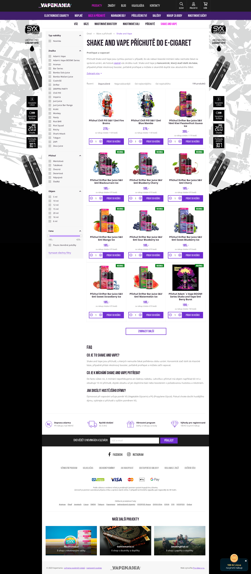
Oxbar (189, 504)
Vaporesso (110, 504)
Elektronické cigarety (56, 16)
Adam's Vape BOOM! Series (66, 60)
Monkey (57, 113)
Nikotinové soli (131, 24)
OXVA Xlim (157, 504)
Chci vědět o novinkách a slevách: (90, 440)
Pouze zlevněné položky (64, 245)
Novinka (57, 41)
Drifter (56, 84)
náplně (117, 63)
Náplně (79, 16)
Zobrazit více (93, 73)
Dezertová (58, 173)
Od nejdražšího (163, 83)
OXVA (166, 504)
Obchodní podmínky (107, 468)
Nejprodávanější (122, 83)
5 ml (55, 197)
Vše (76, 24)
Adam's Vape (59, 56)
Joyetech (77, 504)
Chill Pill (57, 93)
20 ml (56, 213)
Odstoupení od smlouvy (149, 468)
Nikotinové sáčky (197, 16)
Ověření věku (190, 468)
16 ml (56, 217)
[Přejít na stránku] (21, 137)
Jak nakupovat (127, 468)
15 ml (56, 209)
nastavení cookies (94, 568)
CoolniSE (57, 80)
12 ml (56, 205)
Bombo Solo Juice (61, 72)
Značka (52, 50)
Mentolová (58, 161)
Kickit (55, 109)
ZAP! (55, 142)
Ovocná (56, 169)
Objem (52, 191)
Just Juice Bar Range (63, 105)
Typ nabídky (55, 35)
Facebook (118, 455)
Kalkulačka (88, 468)
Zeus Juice (58, 146)
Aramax (57, 64)
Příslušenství (139, 16)
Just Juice (57, 101)
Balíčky (157, 16)
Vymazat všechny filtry (60, 252)
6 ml (55, 221)
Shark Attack (59, 133)
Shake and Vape (169, 24)
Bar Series (58, 68)
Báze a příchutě (96, 16)
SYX (172, 504)
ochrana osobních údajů (74, 568)
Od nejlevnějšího (143, 83)
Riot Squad (58, 125)
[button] (181, 6)
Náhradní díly (118, 16)
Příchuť (52, 155)
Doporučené (104, 83)
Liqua (86, 504)
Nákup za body (174, 16)
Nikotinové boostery (106, 24)
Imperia (57, 97)
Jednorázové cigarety (126, 504)
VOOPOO (180, 504)
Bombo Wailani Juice (63, 76)
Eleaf (70, 504)
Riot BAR (57, 121)
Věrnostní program (69, 468)
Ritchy (56, 129)
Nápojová (57, 177)
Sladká (56, 181)
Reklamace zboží (172, 468)
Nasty (56, 117)
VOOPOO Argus (144, 504)
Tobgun (57, 137)
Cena (51, 231)
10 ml (56, 201)
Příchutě (150, 24)
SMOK (93, 504)
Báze (86, 24)
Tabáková (57, 165)
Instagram (138, 455)
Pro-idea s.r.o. (199, 568)
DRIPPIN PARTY (60, 89)
